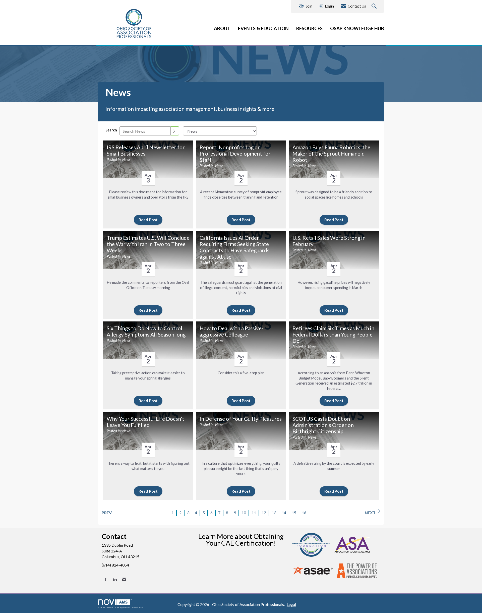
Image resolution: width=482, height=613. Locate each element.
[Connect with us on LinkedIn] (115, 579)
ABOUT (222, 28)
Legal (291, 604)
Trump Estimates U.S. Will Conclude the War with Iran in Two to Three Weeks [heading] (148, 244)
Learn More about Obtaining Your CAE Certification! (241, 539)
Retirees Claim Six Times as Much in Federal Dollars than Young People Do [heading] (333, 334)
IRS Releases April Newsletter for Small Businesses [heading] (146, 150)
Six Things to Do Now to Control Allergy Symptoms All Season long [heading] (146, 331)
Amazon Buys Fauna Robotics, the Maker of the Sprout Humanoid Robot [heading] (331, 153)
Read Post (148, 219)
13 (274, 512)
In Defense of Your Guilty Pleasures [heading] (241, 419)
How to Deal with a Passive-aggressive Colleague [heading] (231, 331)
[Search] (175, 130)
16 (304, 512)
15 (294, 512)
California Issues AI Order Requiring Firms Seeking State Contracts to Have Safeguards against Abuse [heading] (234, 247)
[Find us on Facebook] (106, 579)
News (126, 159)
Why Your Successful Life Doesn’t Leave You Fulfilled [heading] (145, 422)
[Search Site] (375, 6)
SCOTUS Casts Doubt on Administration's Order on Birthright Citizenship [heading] (323, 425)
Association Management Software (120, 607)
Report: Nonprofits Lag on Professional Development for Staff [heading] (235, 153)
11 (254, 512)
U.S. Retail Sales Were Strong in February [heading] (329, 241)
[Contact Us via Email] (124, 579)
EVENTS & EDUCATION (263, 28)
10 (244, 512)
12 (264, 512)
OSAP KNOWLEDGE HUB (357, 28)
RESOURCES (309, 28)
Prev (107, 512)
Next (370, 512)
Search (111, 130)
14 (284, 512)
